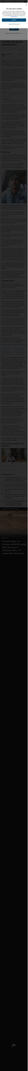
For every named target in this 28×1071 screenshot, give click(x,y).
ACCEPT (14, 20)
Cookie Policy (14, 16)
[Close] (26, 4)
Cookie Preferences (14, 24)
